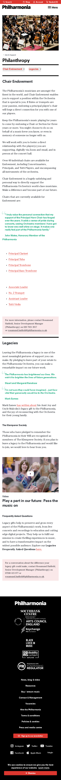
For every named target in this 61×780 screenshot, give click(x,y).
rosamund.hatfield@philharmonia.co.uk (27, 330)
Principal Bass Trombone (23, 271)
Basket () (53, 2)
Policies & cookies (30, 721)
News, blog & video (30, 679)
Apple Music (35, 753)
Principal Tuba (17, 259)
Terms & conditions (30, 715)
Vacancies (30, 703)
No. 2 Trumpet (17, 293)
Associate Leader (18, 287)
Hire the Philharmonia (30, 709)
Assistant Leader (18, 299)
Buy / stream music (30, 691)
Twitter (35, 746)
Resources (30, 685)
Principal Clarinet (18, 253)
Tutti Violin (15, 304)
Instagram (19, 746)
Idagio (50, 752)
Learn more (43, 767)
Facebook (19, 753)
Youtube (49, 746)
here (39, 549)
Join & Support (10, 55)
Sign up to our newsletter (32, 735)
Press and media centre (30, 727)
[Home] (16, 7)
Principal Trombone (20, 265)
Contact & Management (30, 697)
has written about (27, 405)
